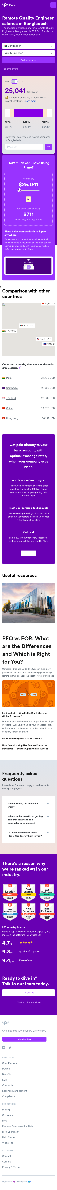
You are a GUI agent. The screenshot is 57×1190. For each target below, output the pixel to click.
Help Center (8, 1137)
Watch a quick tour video (29, 1002)
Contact (6, 1156)
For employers (10, 68)
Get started (28, 992)
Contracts (7, 1085)
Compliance (8, 1096)
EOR (4, 1079)
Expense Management (14, 1090)
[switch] (14, 81)
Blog (4, 1120)
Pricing (6, 1109)
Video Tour (8, 1142)
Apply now (28, 553)
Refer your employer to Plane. (19, 249)
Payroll (6, 1068)
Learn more (30, 101)
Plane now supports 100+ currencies (22, 738)
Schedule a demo (24, 1039)
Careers (6, 1161)
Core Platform (10, 1063)
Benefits (6, 1074)
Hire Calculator (10, 1131)
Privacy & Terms (11, 1167)
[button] (28, 326)
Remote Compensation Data (17, 1126)
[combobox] (4, 46)
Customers (8, 1115)
